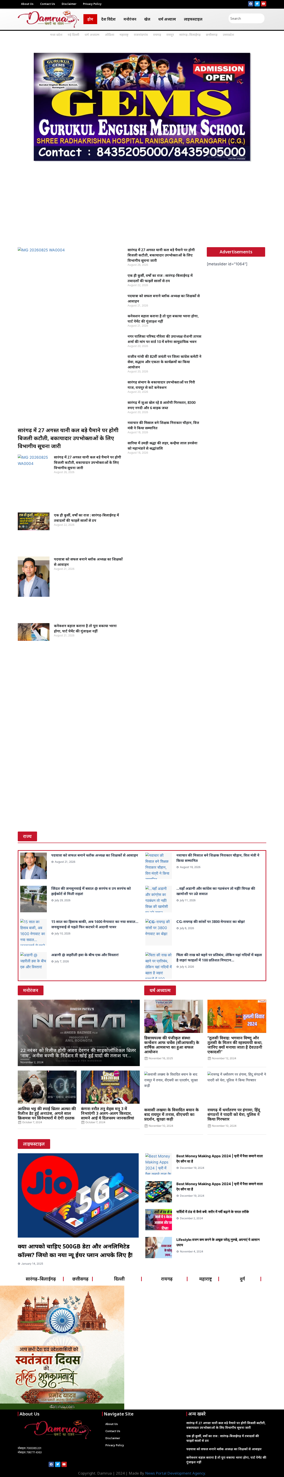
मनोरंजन (130, 19)
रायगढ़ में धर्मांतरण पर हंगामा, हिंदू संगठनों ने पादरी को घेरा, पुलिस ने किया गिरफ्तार (233, 1114)
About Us (27, 4)
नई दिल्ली (73, 35)
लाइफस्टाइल (193, 19)
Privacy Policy (92, 4)
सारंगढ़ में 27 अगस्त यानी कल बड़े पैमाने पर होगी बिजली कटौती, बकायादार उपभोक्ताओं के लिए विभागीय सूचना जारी (68, 438)
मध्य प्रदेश (56, 35)
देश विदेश (108, 19)
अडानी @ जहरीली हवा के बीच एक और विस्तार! (85, 954)
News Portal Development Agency (175, 1473)
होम (90, 19)
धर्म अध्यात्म (167, 19)
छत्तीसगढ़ (211, 35)
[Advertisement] (142, 210)
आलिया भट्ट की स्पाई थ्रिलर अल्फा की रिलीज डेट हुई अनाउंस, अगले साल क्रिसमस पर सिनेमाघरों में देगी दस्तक (47, 1113)
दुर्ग (242, 1279)
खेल (147, 19)
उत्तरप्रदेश (228, 35)
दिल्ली (119, 1279)
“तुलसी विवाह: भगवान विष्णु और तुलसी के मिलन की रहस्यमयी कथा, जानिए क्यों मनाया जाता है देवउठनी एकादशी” (234, 1044)
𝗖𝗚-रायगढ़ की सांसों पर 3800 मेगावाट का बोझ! (210, 921)
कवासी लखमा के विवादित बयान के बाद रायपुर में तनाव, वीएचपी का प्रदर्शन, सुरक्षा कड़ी (171, 1114)
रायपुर (170, 35)
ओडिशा (109, 35)
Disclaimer (69, 4)
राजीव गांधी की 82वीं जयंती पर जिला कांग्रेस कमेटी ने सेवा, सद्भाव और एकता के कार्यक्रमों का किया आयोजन (164, 362)
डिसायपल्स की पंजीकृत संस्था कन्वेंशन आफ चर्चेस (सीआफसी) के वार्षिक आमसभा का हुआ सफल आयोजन (171, 1044)
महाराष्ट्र (124, 35)
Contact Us (47, 4)
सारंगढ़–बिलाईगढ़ (190, 35)
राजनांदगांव (141, 35)
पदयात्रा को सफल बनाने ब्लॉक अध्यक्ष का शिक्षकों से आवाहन (94, 855)
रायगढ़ (157, 35)
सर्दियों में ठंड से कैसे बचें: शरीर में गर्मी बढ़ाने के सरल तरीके (212, 1211)
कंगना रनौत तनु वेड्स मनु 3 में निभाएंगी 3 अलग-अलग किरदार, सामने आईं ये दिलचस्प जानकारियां (107, 1113)
